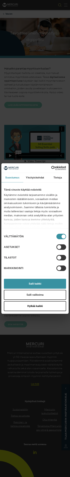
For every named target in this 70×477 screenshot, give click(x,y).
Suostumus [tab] (12, 177)
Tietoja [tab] (58, 177)
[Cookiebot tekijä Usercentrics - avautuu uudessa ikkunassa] (51, 168)
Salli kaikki (35, 283)
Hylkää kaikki (35, 306)
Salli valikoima (35, 294)
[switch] (61, 247)
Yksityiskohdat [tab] (35, 177)
